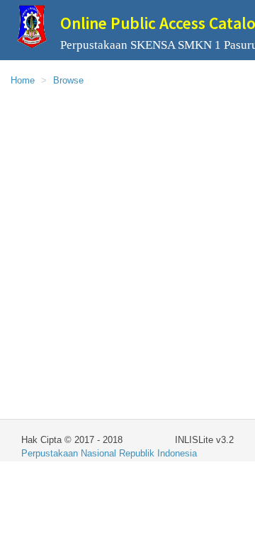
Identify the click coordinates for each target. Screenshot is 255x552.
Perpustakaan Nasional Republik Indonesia (109, 453)
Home (23, 80)
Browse (68, 80)
